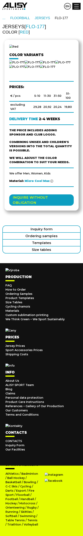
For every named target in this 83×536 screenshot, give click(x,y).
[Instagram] (54, 474)
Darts (9, 490)
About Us (12, 381)
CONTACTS (13, 441)
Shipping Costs (16, 354)
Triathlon (14, 524)
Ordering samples (41, 236)
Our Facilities (15, 449)
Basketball (13, 482)
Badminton (29, 474)
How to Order (15, 289)
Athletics (12, 474)
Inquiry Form (14, 445)
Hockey (11, 503)
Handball (27, 499)
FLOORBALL (20, 18)
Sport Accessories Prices (24, 350)
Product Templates (19, 298)
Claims (10, 393)
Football (11, 499)
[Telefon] (59, 6)
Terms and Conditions (22, 414)
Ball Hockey (16, 478)
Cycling (26, 486)
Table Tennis (15, 520)
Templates (41, 243)
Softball (11, 516)
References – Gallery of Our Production (34, 406)
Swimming (27, 516)
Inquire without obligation (30, 200)
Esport (21, 490)
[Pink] (63, 62)
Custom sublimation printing (26, 315)
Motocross (27, 503)
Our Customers (16, 410)
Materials (12, 311)
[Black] (17, 62)
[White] (47, 67)
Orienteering (15, 507)
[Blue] (47, 62)
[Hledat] (51, 6)
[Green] (32, 67)
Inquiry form (41, 229)
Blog (8, 389)
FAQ (8, 285)
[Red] (32, 62)
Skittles (26, 512)
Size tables (41, 250)
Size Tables (13, 302)
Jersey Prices (15, 346)
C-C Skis (11, 486)
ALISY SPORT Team (19, 385)
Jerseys (42, 18)
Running (11, 512)
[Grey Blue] (17, 67)
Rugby (32, 507)
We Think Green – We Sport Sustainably (35, 319)
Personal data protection (24, 397)
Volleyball (31, 524)
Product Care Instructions (24, 402)
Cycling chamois (17, 306)
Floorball (23, 495)
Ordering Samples (18, 294)
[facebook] (53, 481)
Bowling (30, 482)
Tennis (32, 520)
